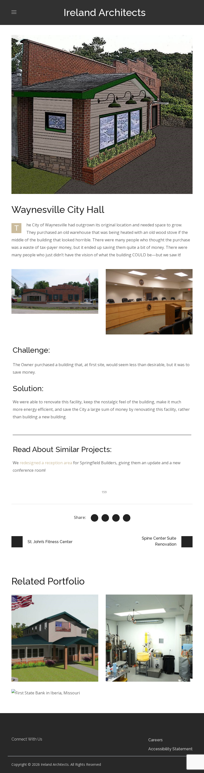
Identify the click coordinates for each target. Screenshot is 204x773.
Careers (155, 740)
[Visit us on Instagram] (35, 747)
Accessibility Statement (170, 749)
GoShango (130, 607)
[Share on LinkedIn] (126, 518)
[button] (17, 748)
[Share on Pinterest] (116, 518)
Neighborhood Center (52, 607)
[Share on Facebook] (105, 518)
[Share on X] (94, 518)
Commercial (31, 614)
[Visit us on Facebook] (17, 747)
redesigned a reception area (46, 462)
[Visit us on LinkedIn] (26, 747)
